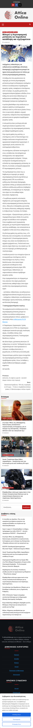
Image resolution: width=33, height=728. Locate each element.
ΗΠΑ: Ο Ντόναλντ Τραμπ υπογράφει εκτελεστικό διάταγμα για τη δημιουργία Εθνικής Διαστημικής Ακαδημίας (14, 597)
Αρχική (17, 688)
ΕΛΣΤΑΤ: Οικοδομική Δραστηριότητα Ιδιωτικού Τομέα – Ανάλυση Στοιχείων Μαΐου (16, 547)
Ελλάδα (16, 659)
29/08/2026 (6, 432)
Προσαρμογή (16, 719)
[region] (16, 710)
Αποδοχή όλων (16, 714)
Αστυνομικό (10, 418)
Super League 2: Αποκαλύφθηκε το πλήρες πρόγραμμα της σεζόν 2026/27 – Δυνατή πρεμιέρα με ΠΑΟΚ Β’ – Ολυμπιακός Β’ (15, 531)
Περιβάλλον (10, 32)
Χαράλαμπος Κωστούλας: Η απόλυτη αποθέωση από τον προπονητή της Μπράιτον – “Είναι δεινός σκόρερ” (16, 572)
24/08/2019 (7, 42)
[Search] (30, 24)
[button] (3, 24)
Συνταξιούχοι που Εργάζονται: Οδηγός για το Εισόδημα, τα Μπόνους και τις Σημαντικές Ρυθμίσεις (16, 589)
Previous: (14, 378)
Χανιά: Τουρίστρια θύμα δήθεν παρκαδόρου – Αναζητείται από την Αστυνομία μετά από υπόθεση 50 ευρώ (15, 461)
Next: (17, 386)
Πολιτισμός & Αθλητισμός (16, 670)
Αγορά (16, 666)
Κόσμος (16, 662)
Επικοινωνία (16, 692)
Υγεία (16, 32)
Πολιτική (16, 655)
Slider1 (4, 32)
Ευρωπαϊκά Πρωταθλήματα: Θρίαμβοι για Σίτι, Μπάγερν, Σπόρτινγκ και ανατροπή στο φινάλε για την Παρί (16, 605)
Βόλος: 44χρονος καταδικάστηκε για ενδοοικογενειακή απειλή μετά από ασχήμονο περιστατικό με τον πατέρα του (16, 612)
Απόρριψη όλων (16, 724)
